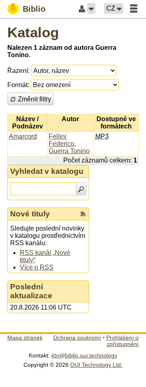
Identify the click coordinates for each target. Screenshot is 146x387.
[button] (91, 8)
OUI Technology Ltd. (96, 364)
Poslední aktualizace (31, 291)
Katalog (33, 32)
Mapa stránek (25, 337)
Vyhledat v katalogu (47, 171)
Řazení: (18, 70)
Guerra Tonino (69, 151)
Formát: (18, 84)
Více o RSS (37, 267)
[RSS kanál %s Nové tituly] (83, 214)
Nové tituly (30, 214)
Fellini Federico (61, 140)
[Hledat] (81, 188)
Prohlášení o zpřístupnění (122, 340)
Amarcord (23, 136)
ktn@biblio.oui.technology (84, 355)
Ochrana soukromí (77, 337)
